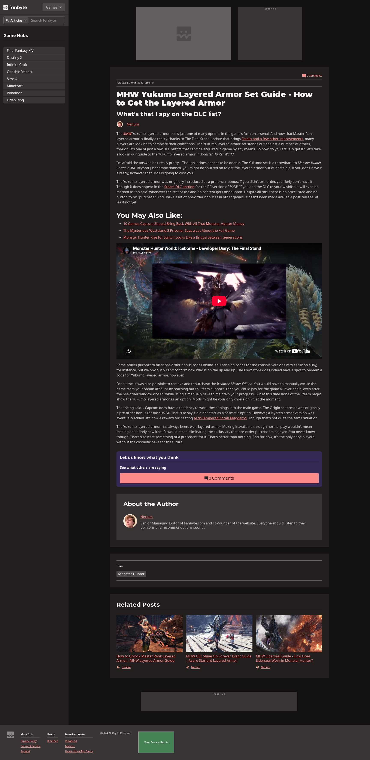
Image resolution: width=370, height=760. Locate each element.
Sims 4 (12, 78)
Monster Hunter (131, 574)
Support (25, 751)
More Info (27, 734)
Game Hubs (15, 35)
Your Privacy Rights (156, 742)
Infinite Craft (17, 64)
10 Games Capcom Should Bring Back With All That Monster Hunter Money (183, 223)
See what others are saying (143, 467)
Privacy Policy (29, 741)
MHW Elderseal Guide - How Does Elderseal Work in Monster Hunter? (284, 658)
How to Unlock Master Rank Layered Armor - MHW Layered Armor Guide (146, 658)
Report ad (270, 9)
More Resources (75, 734)
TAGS (119, 565)
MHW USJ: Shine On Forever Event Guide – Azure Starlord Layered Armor (218, 658)
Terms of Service (30, 746)
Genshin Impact (20, 71)
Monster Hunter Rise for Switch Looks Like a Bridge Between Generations (183, 237)
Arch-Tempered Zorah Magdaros (220, 418)
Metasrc (70, 746)
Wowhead (71, 741)
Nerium (133, 124)
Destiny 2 (14, 57)
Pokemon (14, 93)
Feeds (51, 734)
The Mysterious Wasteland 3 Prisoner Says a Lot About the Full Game (179, 230)
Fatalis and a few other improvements (272, 138)
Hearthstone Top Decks (79, 751)
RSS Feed (52, 741)
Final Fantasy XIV (20, 50)
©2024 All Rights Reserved (115, 733)
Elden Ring (15, 100)
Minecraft (15, 86)
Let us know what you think (149, 457)
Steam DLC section (179, 186)
